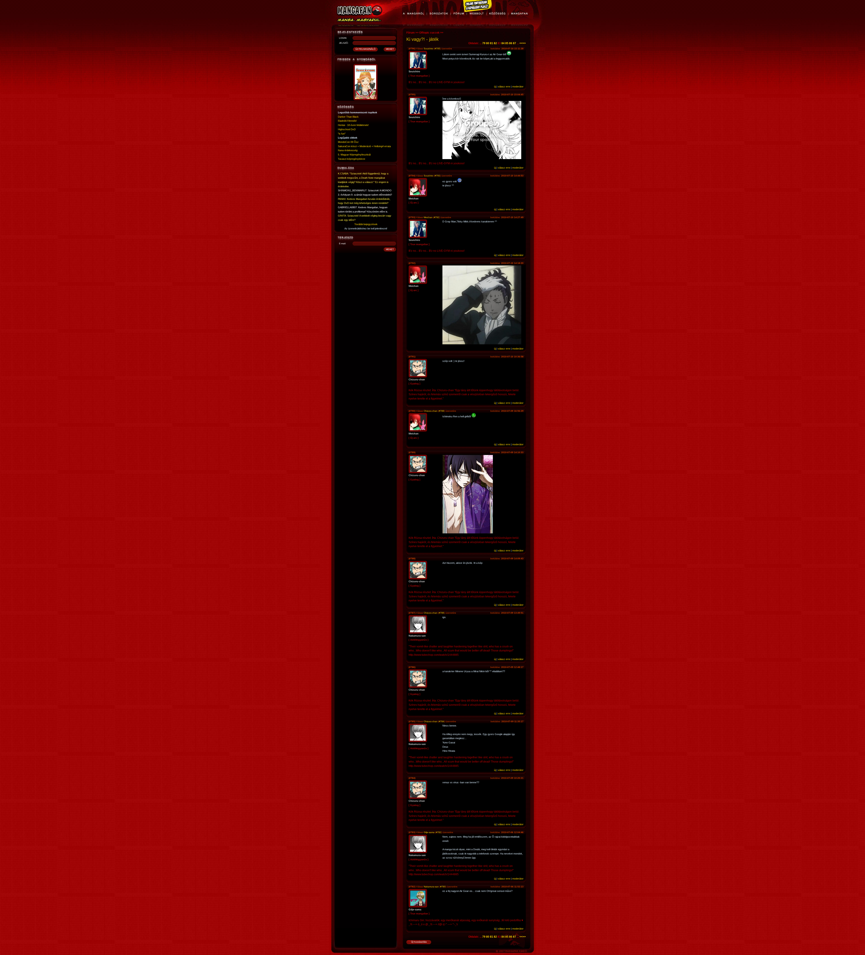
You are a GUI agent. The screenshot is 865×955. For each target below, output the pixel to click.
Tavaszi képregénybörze (351, 159)
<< (521, 43)
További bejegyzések (366, 224)
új (495, 86)
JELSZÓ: (343, 43)
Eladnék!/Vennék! (347, 120)
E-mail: (342, 243)
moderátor (518, 86)
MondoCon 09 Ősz (348, 142)
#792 (436, 217)
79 (483, 43)
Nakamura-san (431, 886)
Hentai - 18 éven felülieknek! (353, 125)
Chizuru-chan (430, 411)
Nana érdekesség (347, 150)
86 (510, 43)
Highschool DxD (347, 129)
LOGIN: (343, 38)
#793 (437, 175)
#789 (441, 411)
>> (524, 43)
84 (503, 43)
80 (487, 43)
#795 (437, 48)
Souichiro (429, 48)
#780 (443, 886)
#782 (438, 832)
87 (514, 43)
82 (495, 43)
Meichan (428, 217)
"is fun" (342, 133)
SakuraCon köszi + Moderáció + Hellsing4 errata (364, 146)
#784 (441, 721)
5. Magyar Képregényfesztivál (354, 154)
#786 (441, 613)
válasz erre (504, 86)
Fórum (410, 32)
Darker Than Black (348, 116)
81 (491, 43)
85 (506, 43)
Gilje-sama (429, 832)
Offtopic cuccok (429, 32)
